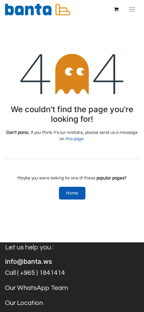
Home (72, 193)
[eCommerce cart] (116, 9)
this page (74, 139)
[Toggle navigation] (132, 9)
